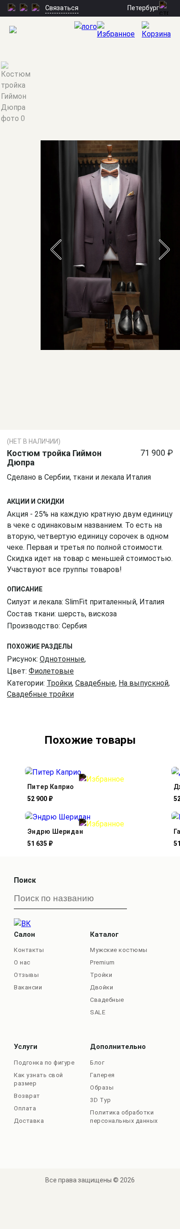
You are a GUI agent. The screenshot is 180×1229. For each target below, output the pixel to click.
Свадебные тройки (40, 694)
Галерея (102, 1075)
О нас (22, 962)
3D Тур (100, 1099)
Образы (102, 1087)
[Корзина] (161, 30)
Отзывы (26, 974)
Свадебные (95, 683)
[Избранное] (119, 30)
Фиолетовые (51, 671)
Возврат (27, 1095)
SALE (97, 1012)
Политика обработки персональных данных (124, 1116)
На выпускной (143, 683)
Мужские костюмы (119, 949)
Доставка (29, 1120)
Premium (102, 962)
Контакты (29, 949)
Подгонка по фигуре (44, 1062)
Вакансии (28, 987)
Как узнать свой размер (38, 1079)
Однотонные (62, 659)
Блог (97, 1062)
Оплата (25, 1108)
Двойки (101, 987)
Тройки (59, 683)
